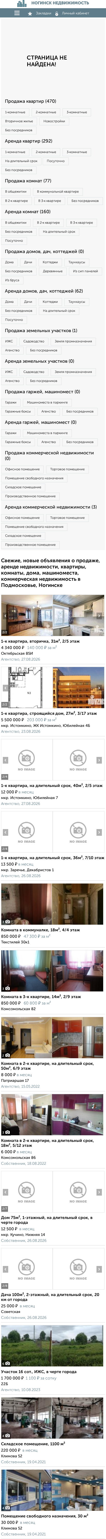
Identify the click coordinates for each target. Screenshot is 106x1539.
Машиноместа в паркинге (47, 402)
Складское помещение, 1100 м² (33, 1444)
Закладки (43, 13)
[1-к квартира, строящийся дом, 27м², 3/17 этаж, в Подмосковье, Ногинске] (26, 708)
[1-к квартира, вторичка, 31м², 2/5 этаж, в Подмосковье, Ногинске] (26, 636)
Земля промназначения (73, 341)
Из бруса (12, 280)
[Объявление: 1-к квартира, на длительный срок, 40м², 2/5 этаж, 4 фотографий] (26, 780)
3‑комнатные (77, 112)
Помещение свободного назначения (34, 478)
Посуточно (56, 161)
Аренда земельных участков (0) (39, 361)
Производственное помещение (30, 496)
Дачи (28, 262)
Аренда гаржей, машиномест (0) (40, 422)
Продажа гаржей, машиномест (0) (42, 392)
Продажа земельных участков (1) (41, 331)
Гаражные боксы (18, 411)
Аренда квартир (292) (28, 141)
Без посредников (18, 130)
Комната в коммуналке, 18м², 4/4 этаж (40, 930)
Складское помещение (23, 487)
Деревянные (53, 271)
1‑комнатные (15, 112)
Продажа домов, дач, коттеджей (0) (44, 251)
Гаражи (10, 402)
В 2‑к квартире (16, 201)
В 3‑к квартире (49, 201)
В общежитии (15, 191)
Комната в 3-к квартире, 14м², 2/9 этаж (41, 997)
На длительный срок (21, 161)
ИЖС (9, 341)
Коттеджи (50, 262)
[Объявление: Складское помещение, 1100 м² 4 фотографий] (52, 1439)
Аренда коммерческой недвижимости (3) (51, 507)
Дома (9, 262)
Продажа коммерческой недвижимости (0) (49, 456)
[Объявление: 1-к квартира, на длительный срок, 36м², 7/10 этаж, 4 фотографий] (26, 852)
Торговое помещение (67, 469)
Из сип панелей (85, 271)
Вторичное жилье (19, 121)
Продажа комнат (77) (28, 181)
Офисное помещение (22, 469)
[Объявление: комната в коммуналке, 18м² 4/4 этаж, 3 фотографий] (52, 925)
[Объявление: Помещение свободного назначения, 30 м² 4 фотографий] (52, 1511)
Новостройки (54, 121)
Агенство (12, 350)
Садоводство (33, 341)
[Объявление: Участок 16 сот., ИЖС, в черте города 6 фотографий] (52, 1366)
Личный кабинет (75, 13)
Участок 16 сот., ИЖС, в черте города (39, 1372)
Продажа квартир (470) (30, 101)
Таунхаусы (76, 262)
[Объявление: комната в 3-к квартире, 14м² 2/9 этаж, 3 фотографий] (52, 991)
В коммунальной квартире (58, 191)
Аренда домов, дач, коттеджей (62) (44, 291)
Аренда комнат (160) (27, 212)
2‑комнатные (46, 112)
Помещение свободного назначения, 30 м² (44, 1516)
